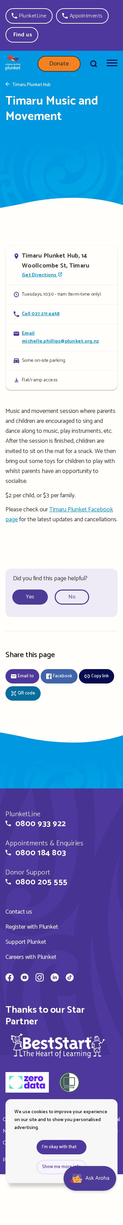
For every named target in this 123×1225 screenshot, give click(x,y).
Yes (30, 597)
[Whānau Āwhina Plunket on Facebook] (9, 978)
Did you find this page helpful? (50, 578)
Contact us (18, 912)
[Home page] (12, 64)
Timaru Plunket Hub (31, 85)
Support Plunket (25, 942)
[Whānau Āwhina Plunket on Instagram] (40, 978)
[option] (32, 597)
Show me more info (61, 1166)
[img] (57, 1045)
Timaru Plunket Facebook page (59, 514)
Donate (59, 64)
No (72, 597)
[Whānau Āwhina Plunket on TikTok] (70, 978)
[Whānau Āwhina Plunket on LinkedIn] (55, 978)
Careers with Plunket (30, 957)
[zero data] (27, 1083)
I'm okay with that (59, 1147)
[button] (29, 16)
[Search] (93, 64)
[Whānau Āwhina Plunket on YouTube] (24, 978)
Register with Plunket (31, 927)
